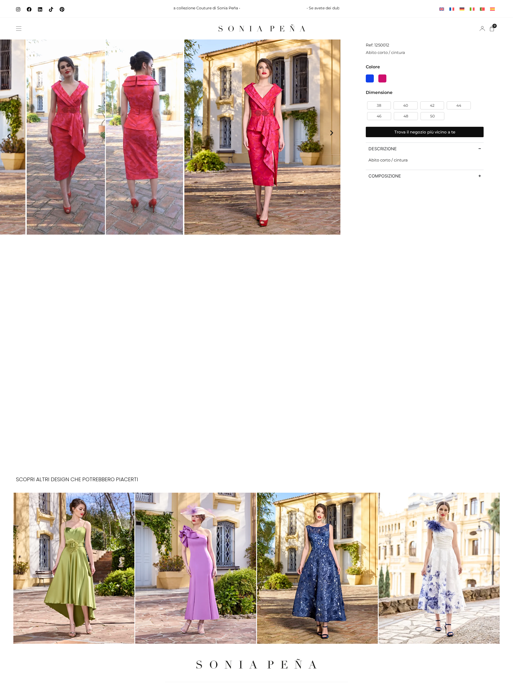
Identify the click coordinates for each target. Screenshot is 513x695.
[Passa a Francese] (452, 8)
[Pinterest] (62, 9)
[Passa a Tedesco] (462, 8)
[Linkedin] (40, 9)
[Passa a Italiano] (472, 8)
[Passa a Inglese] (442, 8)
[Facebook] (29, 9)
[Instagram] (18, 9)
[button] (18, 28)
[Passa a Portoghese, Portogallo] (482, 8)
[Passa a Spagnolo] (492, 8)
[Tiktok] (51, 9)
